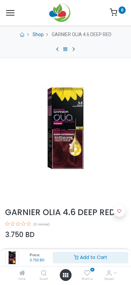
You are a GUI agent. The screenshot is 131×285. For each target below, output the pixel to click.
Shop (38, 34)
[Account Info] (109, 273)
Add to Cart (93, 257)
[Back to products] (65, 49)
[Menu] (10, 13)
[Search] (44, 273)
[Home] (22, 273)
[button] (119, 211)
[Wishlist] (87, 273)
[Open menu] (65, 275)
